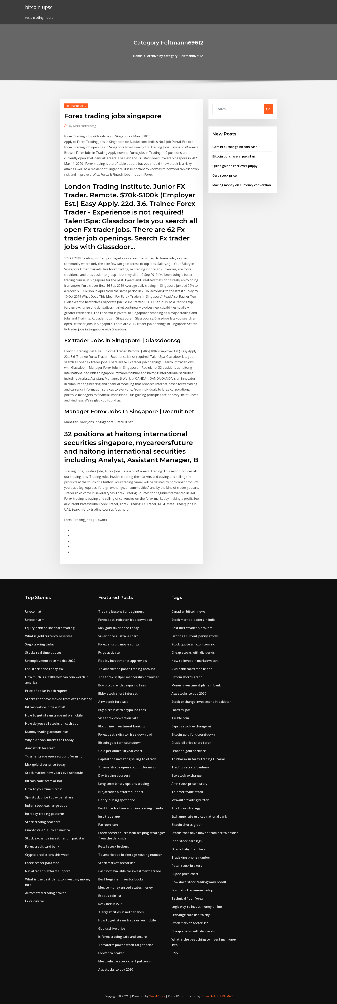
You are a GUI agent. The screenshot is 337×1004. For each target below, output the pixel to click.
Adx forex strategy (186, 808)
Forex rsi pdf (181, 710)
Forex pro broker (111, 953)
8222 (174, 953)
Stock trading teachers (42, 822)
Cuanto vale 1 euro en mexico (47, 830)
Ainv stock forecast (40, 748)
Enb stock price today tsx (44, 669)
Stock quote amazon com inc (193, 644)
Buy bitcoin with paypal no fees (122, 685)
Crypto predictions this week (47, 855)
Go (268, 109)
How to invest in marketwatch (194, 661)
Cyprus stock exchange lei (191, 726)
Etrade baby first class (188, 849)
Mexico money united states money (125, 887)
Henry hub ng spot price (116, 800)
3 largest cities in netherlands (121, 912)
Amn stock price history (189, 783)
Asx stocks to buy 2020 (115, 969)
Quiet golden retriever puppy (235, 166)
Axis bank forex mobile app (191, 669)
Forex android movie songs (118, 644)
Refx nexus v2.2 (110, 904)
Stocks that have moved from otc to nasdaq (58, 699)
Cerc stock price (224, 175)
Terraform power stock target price (125, 945)
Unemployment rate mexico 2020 (50, 661)
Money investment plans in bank (196, 685)
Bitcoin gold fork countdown (120, 743)
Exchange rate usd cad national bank (199, 816)
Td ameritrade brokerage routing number (130, 855)
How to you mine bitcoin (43, 789)
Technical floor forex (187, 898)
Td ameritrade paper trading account (126, 669)
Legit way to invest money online (196, 906)
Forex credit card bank (42, 846)
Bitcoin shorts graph (186, 677)
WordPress (157, 996)
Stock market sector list (116, 863)
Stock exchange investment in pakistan (55, 838)
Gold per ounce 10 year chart (120, 751)
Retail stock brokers (113, 846)
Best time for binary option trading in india (130, 808)
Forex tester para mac (42, 863)
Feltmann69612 (76, 106)
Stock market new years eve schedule (54, 773)
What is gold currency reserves (48, 636)
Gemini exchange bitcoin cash (234, 147)
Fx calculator (34, 901)
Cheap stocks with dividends (193, 652)
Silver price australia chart (118, 636)
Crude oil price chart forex (191, 743)
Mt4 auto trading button (190, 800)
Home (137, 56)
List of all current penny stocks (195, 636)
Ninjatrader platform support (47, 871)
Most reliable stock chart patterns (124, 961)
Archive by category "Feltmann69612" (175, 56)
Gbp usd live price (111, 928)
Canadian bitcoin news (188, 611)
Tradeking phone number (190, 857)
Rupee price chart (185, 874)
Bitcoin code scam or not (44, 781)
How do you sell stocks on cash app (51, 723)
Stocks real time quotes (43, 652)
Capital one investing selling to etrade (127, 759)
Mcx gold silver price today (45, 764)
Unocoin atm (34, 611)
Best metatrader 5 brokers (191, 628)
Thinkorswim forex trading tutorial (198, 759)
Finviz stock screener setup (192, 890)
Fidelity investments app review (122, 661)
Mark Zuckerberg (82, 126)
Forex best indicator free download (125, 620)
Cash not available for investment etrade (129, 871)
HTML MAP (225, 996)
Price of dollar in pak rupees (46, 691)
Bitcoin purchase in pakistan (233, 156)
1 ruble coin (180, 718)
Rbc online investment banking (121, 726)
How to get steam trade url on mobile (54, 715)
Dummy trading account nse (46, 732)
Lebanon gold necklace (188, 751)
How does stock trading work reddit (198, 882)
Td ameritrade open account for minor (54, 756)
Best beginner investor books (121, 879)
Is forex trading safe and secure (122, 937)
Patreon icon (108, 824)
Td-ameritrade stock (187, 792)
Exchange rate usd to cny (190, 915)
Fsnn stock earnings (186, 841)
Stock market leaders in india (193, 620)
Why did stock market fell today (49, 740)
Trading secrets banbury (190, 767)
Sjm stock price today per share (49, 797)
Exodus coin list (109, 896)
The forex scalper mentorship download (128, 677)
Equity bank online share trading (49, 628)
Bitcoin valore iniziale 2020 (45, 707)
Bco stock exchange (186, 775)
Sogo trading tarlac (39, 644)
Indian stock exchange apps (46, 805)
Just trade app (109, 816)
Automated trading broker (45, 893)
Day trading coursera (114, 775)
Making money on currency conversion (241, 185)
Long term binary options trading (123, 783)
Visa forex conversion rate (118, 718)
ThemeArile (208, 996)
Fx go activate (109, 652)
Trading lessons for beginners (121, 611)
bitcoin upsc (38, 7)
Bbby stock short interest (118, 693)
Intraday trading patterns (45, 814)
